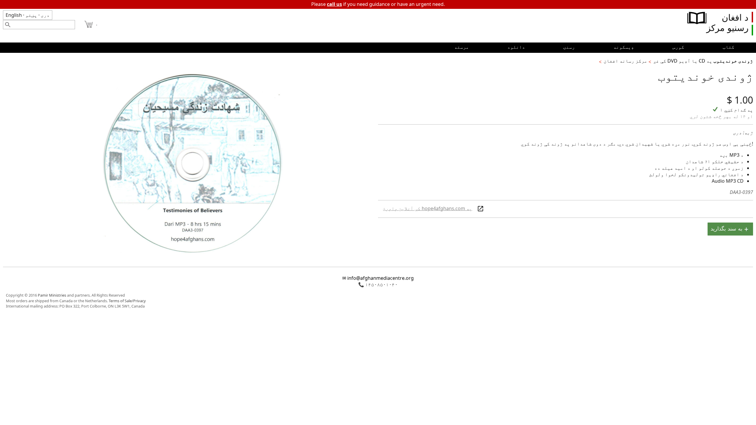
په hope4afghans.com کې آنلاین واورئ (427, 208)
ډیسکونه (623, 47)
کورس (678, 47)
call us (334, 4)
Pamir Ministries (52, 295)
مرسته (461, 47)
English (14, 15)
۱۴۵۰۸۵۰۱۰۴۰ (381, 284)
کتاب (728, 47)
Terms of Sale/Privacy (127, 300)
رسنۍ (569, 47)
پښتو (31, 15)
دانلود (516, 47)
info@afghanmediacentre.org (380, 278)
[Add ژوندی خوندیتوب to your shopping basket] (730, 230)
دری (45, 15)
